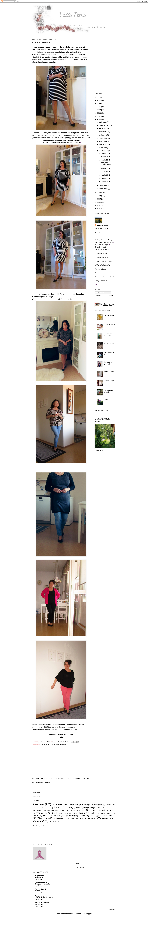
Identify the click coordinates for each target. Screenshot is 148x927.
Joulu (56, 807)
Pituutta (37, 891)
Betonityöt (87, 804)
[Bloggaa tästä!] (73, 742)
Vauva (93, 818)
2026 (99, 97)
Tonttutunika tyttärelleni (108, 391)
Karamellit (112, 808)
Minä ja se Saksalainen (41, 42)
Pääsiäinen (47, 816)
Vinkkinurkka (106, 818)
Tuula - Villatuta (102, 225)
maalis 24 (105, 157)
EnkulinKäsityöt (41, 882)
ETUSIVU (81, 867)
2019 (99, 110)
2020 (99, 107)
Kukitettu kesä (39, 877)
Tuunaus (111, 816)
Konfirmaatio (63, 810)
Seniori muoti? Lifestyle (58, 744)
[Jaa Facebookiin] (77, 742)
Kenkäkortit (39, 810)
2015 (99, 192)
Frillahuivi (109, 804)
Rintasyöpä (60, 816)
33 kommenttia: (63, 742)
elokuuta (102, 135)
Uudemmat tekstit (38, 778)
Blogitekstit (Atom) (43, 782)
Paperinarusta (106, 813)
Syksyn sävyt (109, 381)
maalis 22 (105, 160)
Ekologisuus (98, 804)
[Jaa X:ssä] (75, 742)
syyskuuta (103, 132)
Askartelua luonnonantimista (65, 804)
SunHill (70, 816)
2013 (99, 199)
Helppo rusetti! (109, 371)
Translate (110, 295)
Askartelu (38, 804)
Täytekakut (42, 818)
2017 (99, 116)
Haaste (36, 808)
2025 (99, 100)
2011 (99, 205)
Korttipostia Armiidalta (42, 884)
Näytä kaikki (112, 909)
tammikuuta (103, 189)
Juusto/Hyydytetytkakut (84, 808)
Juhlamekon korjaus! (108, 363)
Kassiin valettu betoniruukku (44, 897)
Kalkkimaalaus (101, 808)
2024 (99, 103)
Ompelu (91, 813)
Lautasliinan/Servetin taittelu (100, 810)
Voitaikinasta (53, 821)
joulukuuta (103, 122)
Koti (82, 810)
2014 (99, 196)
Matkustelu (67, 813)
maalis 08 (105, 175)
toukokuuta (103, 144)
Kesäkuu (107, 400)
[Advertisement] (61, 762)
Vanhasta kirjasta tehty (77, 818)
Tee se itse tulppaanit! (108, 335)
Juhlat (69, 808)
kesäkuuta (103, 141)
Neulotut (79, 813)
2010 (99, 208)
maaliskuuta (103, 151)
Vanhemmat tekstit (83, 778)
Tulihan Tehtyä (40, 889)
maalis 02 (105, 181)
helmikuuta (103, 185)
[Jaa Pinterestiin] (78, 742)
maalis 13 (105, 172)
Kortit (74, 810)
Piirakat (35, 816)
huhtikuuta (103, 148)
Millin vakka (39, 875)
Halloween (47, 808)
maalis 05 (105, 178)
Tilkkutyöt (92, 816)
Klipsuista (50, 810)
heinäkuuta (103, 138)
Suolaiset (81, 816)
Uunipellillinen (58, 818)
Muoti (48, 744)
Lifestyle (42, 744)
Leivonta (38, 813)
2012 (99, 202)
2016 (99, 119)
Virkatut (37, 821)
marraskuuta (104, 125)
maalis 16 (105, 169)
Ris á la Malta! (109, 315)
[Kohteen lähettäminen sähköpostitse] (72, 742)
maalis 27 (105, 153)
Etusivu (61, 778)
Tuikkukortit (101, 816)
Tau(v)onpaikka (41, 896)
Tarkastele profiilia (101, 228)
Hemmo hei (39, 904)
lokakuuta (103, 128)
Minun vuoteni (109, 343)
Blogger (88, 914)
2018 (99, 113)
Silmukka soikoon (42, 903)
